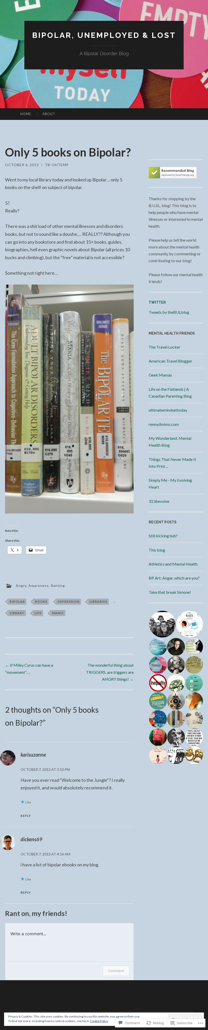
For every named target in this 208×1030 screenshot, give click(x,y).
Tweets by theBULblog (169, 312)
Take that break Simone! (170, 592)
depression (68, 601)
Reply (26, 816)
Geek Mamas (160, 374)
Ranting (58, 585)
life (38, 613)
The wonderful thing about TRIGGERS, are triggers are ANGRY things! (110, 672)
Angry (21, 585)
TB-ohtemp (57, 165)
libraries (98, 601)
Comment (116, 971)
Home (25, 114)
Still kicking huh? (163, 535)
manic (58, 613)
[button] (162, 624)
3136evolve (159, 501)
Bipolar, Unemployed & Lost (104, 35)
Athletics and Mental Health (173, 563)
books (41, 601)
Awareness (38, 585)
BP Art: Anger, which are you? (174, 577)
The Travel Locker (164, 347)
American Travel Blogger (170, 360)
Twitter (157, 302)
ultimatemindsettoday (168, 410)
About (48, 114)
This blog (157, 550)
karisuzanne (33, 755)
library (17, 613)
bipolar (17, 601)
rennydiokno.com (164, 424)
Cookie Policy (99, 1021)
